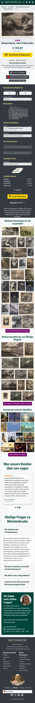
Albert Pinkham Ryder (25, 43)
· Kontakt (5, 655)
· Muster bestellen (23, 670)
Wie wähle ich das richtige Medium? (17, 575)
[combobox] (17, 99)
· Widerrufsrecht (7, 664)
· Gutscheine (22, 668)
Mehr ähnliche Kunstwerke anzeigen (17, 331)
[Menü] (2, 2)
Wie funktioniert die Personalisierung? (11, 530)
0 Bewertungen (21, 80)
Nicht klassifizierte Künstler (23, 7)
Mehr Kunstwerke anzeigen (17, 454)
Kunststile (11, 7)
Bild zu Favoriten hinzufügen (18, 77)
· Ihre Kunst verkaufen (24, 659)
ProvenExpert (11, 500)
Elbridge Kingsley (8, 9)
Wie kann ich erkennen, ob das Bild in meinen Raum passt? (17, 567)
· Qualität (21, 661)
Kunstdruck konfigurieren (19, 55)
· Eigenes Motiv (23, 657)
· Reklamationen (7, 666)
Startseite (3, 7)
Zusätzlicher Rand (7, 97)
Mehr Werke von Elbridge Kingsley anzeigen (17, 403)
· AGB (4, 659)
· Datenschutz (6, 661)
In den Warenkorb (18, 196)
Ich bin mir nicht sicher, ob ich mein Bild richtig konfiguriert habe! (17, 583)
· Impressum (6, 657)
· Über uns (5, 668)
